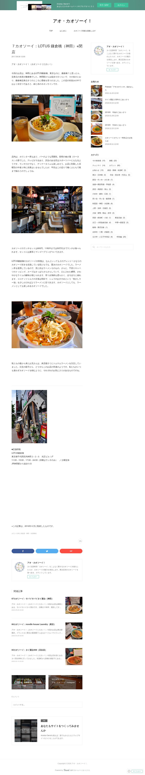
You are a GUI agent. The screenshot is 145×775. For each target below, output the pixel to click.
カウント (114, 165)
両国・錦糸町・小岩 (101, 217)
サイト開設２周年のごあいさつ (117, 99)
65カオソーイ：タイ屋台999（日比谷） (29, 649)
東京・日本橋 (99, 175)
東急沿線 (120, 217)
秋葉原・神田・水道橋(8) (29, 533)
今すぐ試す (104, 5)
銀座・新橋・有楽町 (116, 170)
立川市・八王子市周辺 (102, 236)
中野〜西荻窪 (121, 222)
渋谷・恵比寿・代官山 (120, 175)
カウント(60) (16, 533)
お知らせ (98, 170)
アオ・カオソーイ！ (72, 21)
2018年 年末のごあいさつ (115, 125)
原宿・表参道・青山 (101, 189)
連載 (113, 160)
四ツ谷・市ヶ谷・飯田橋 (103, 198)
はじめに (63, 30)
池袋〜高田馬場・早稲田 (103, 184)
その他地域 (98, 160)
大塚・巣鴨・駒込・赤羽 (103, 213)
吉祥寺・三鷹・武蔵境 (102, 232)
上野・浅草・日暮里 (101, 208)
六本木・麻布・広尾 (101, 194)
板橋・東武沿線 (100, 227)
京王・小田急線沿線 (101, 222)
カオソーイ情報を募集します (85, 30)
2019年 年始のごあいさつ (115, 112)
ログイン (121, 5)
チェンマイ (98, 165)
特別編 (121, 236)
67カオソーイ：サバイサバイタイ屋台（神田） (33, 598)
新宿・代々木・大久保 (102, 179)
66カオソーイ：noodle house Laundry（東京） (34, 624)
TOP (51, 30)
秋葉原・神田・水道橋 (102, 203)
